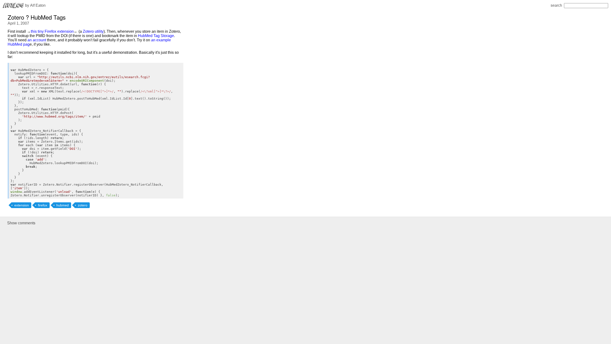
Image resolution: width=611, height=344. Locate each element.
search (556, 5)
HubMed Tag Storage (156, 36)
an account (36, 40)
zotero (82, 205)
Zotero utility (93, 31)
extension (21, 205)
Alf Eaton (38, 5)
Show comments (21, 223)
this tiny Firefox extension (52, 31)
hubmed (62, 205)
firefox (42, 205)
